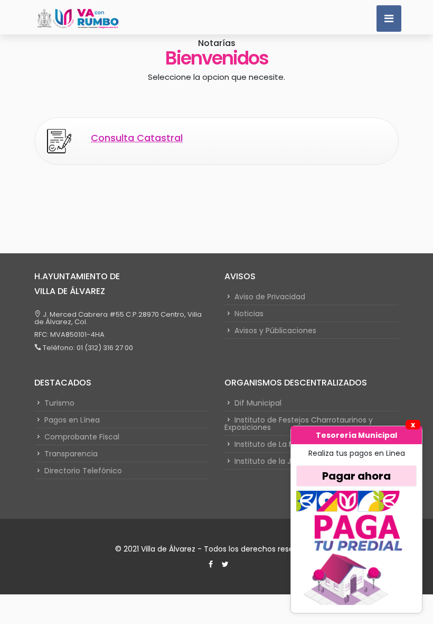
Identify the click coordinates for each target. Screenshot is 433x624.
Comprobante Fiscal (81, 437)
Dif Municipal (257, 403)
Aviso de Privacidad (269, 296)
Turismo (59, 403)
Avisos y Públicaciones (275, 330)
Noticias (248, 313)
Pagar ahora (356, 476)
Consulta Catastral (137, 137)
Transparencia (71, 453)
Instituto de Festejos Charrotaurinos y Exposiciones (298, 424)
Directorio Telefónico (83, 470)
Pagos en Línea (72, 420)
